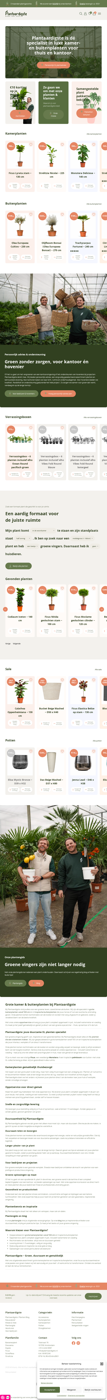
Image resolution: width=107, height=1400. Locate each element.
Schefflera (9, 1353)
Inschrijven (93, 1296)
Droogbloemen (44, 1328)
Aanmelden (20, 116)
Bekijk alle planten (20, 566)
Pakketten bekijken (88, 113)
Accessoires (43, 1317)
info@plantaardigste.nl (48, 1350)
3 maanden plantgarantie (21, 3)
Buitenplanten (44, 1320)
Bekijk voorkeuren (93, 1389)
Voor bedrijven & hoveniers (23, 393)
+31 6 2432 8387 (45, 1348)
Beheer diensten (47, 1383)
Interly (14, 1367)
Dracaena (9, 1345)
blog (59, 1220)
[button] (101, 1363)
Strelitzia (9, 1356)
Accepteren (49, 1389)
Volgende (16, 643)
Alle (94, 134)
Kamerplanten (44, 1322)
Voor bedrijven (11, 1331)
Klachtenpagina (78, 1317)
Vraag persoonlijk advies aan (60, 393)
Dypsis (8, 1348)
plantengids (16, 1220)
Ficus (7, 1350)
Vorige (7, 643)
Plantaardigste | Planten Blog (17, 1317)
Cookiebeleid (61, 1395)
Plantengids (17, 983)
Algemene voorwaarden (76, 1395)
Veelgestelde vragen (80, 1325)
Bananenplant (11, 1342)
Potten (41, 1325)
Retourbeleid (77, 1322)
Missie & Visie (10, 1322)
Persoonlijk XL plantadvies (55, 65)
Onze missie (54, 114)
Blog (38, 983)
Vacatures (9, 1328)
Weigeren (71, 1389)
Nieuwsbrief (10, 1320)
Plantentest (77, 1320)
